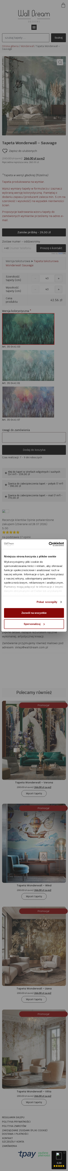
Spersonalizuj (32, 623)
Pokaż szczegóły (47, 601)
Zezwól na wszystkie (34, 612)
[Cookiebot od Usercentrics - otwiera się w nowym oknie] (49, 544)
